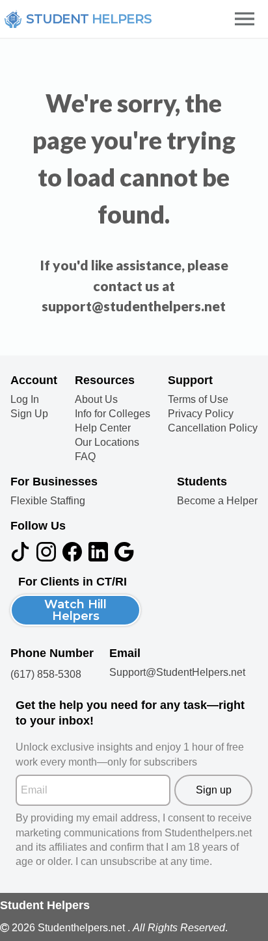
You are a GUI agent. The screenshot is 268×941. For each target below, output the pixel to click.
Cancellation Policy (213, 428)
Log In (24, 399)
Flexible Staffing (47, 501)
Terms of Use (198, 399)
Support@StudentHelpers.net (177, 672)
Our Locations (107, 442)
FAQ (85, 457)
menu (245, 19)
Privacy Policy (201, 414)
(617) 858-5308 (45, 674)
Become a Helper (217, 501)
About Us (96, 399)
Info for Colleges (112, 414)
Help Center (103, 428)
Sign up (214, 789)
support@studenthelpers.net (134, 306)
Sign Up (29, 414)
